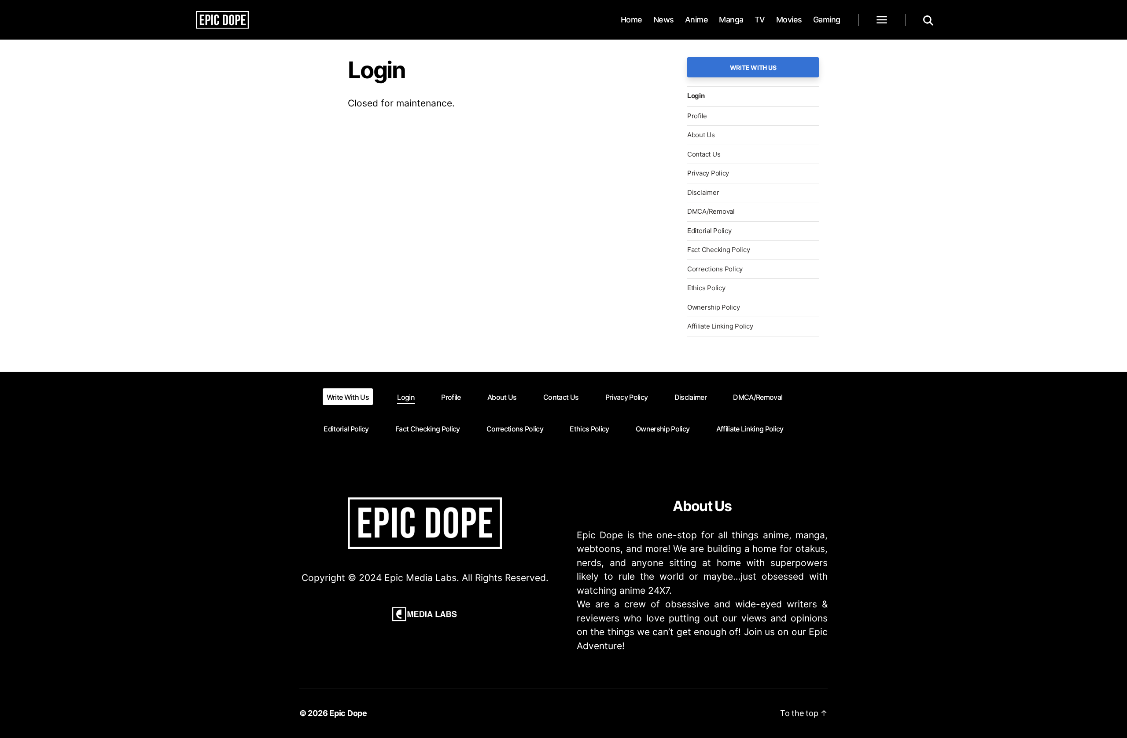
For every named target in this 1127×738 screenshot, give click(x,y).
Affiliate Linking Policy (720, 326)
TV (760, 19)
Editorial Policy (709, 231)
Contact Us (703, 154)
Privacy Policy (708, 173)
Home (631, 19)
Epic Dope (348, 713)
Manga (731, 19)
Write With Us (753, 67)
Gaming (826, 19)
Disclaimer (703, 192)
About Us (701, 135)
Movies (789, 19)
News (663, 19)
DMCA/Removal (711, 211)
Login (696, 95)
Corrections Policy (715, 269)
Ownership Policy (713, 307)
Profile (697, 116)
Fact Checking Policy (718, 249)
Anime (696, 19)
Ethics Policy (706, 288)
